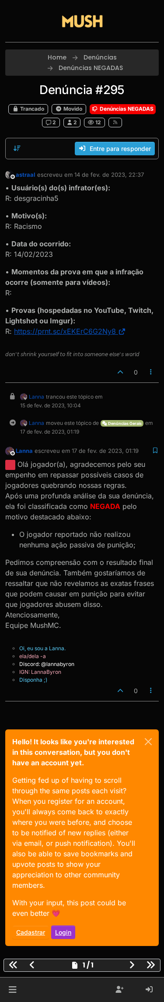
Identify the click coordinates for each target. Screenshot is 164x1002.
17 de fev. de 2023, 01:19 (105, 450)
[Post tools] (151, 372)
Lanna (36, 396)
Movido (72, 108)
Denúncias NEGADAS (126, 108)
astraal (25, 174)
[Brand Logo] (82, 21)
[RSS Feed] (115, 122)
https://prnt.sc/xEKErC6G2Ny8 (65, 331)
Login (63, 932)
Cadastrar (30, 932)
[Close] (148, 741)
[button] (12, 989)
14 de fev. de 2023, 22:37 (109, 174)
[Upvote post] (120, 372)
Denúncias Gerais (124, 423)
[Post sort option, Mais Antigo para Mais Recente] (17, 148)
